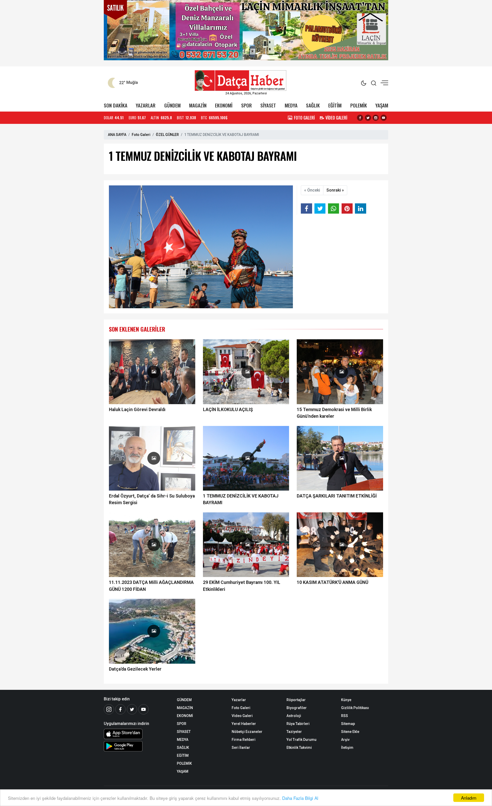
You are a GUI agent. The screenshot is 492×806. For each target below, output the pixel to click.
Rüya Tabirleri (298, 724)
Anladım (468, 797)
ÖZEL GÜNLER (167, 135)
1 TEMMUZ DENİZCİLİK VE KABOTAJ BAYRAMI (241, 499)
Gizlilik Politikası (355, 708)
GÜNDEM (172, 105)
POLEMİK (358, 105)
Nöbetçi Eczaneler (247, 732)
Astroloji (293, 716)
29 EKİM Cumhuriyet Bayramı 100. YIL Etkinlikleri (241, 586)
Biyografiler (296, 708)
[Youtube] (143, 709)
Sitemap (348, 724)
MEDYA (291, 105)
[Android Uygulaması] (136, 746)
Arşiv (345, 740)
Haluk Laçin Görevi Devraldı (137, 409)
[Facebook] (120, 709)
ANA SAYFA (117, 135)
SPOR (246, 105)
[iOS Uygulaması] (136, 734)
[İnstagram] (109, 709)
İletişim (347, 747)
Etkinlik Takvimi (299, 747)
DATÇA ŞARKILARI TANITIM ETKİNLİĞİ (337, 496)
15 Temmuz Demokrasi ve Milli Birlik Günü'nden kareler (334, 413)
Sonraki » (335, 190)
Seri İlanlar (241, 747)
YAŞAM (381, 105)
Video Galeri (242, 716)
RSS (344, 716)
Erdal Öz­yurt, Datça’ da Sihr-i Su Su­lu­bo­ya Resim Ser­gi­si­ (152, 499)
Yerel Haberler (244, 724)
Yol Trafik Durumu (301, 740)
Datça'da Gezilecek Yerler (135, 669)
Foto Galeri (141, 135)
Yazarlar (239, 700)
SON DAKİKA (115, 105)
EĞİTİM (335, 105)
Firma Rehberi (243, 740)
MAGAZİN (198, 105)
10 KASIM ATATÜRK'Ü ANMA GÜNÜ (332, 582)
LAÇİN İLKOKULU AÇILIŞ (228, 409)
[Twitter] (132, 709)
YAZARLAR (146, 105)
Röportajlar (296, 700)
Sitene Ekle (350, 732)
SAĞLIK (313, 105)
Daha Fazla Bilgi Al (300, 798)
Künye (346, 700)
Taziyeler (294, 732)
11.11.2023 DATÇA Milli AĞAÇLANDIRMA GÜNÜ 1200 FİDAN (151, 586)
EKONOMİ (223, 105)
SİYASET (268, 105)
